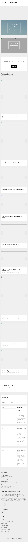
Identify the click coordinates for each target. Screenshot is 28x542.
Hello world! (5, 397)
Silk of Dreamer (21, 450)
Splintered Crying (21, 428)
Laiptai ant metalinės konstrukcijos (8, 522)
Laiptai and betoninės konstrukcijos (8, 191)
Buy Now (14, 66)
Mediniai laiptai (4, 523)
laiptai (3, 512)
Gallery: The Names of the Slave (20, 409)
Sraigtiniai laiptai (11, 117)
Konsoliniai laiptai (4, 525)
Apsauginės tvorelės (5, 345)
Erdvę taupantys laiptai (5, 529)
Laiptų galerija (4, 117)
